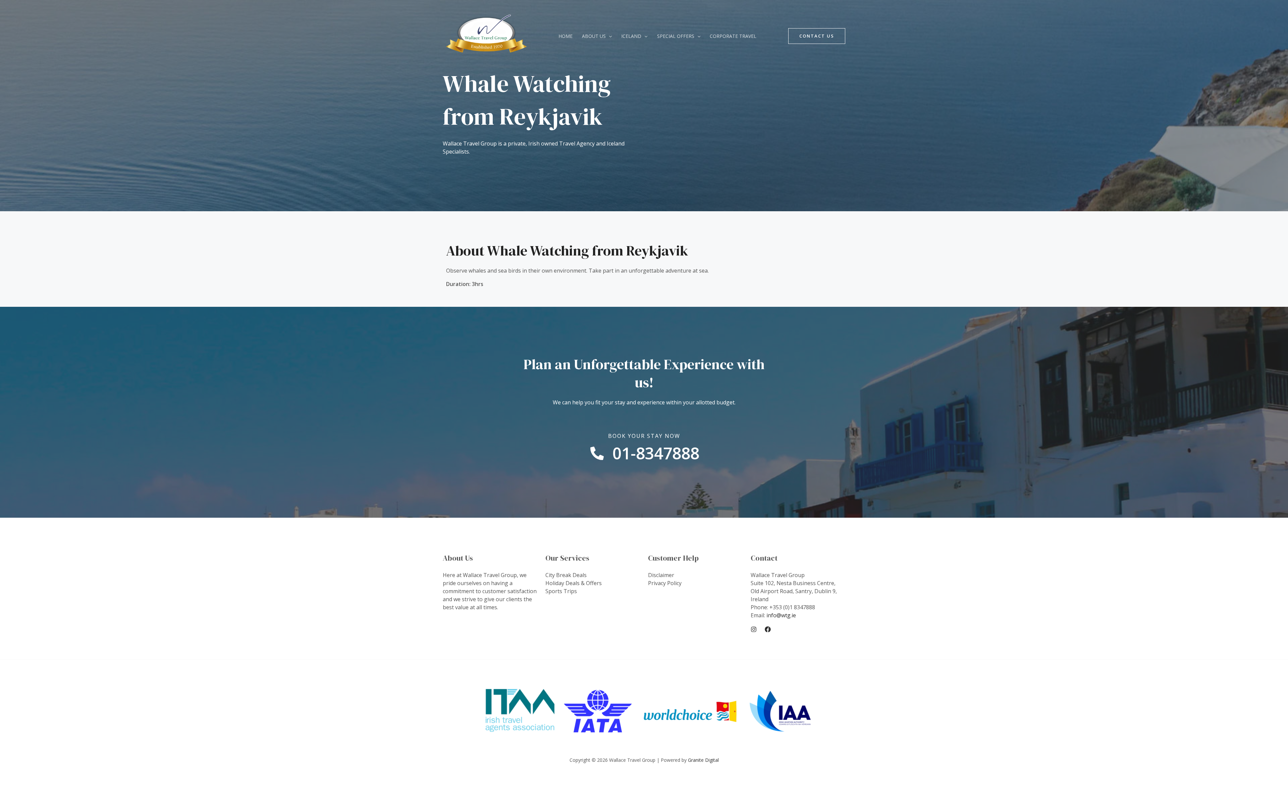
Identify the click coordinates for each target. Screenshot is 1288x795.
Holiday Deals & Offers (573, 583)
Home (565, 36)
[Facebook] (768, 629)
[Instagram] (754, 629)
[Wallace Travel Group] (486, 35)
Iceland (631, 36)
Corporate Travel (733, 36)
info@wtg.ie (781, 615)
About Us (594, 36)
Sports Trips (561, 591)
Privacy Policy (665, 583)
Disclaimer (661, 575)
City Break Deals (566, 575)
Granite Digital (703, 760)
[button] (609, 36)
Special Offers (675, 36)
